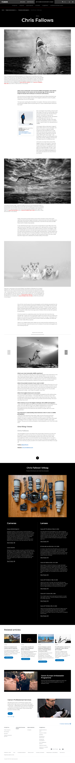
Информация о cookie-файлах (52, 752)
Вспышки (6, 733)
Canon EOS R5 (11, 547)
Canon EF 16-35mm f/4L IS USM (28, 210)
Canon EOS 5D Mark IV (23, 131)
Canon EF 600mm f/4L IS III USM (25, 295)
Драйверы (41, 734)
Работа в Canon (31, 752)
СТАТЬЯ (5, 644)
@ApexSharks (25, 444)
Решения (22, 5)
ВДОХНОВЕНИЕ (29, 5)
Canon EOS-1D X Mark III (25, 82)
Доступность (62, 752)
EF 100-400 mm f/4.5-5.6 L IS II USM (49, 546)
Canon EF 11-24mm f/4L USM (48, 593)
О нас (14, 752)
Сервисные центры (42, 745)
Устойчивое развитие (22, 752)
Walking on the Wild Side (37, 332)
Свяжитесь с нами (7, 752)
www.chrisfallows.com (27, 447)
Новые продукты (7, 729)
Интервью (29, 729)
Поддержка (45, 5)
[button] (66, 352)
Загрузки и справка (42, 732)
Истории (37, 5)
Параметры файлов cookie (9, 754)
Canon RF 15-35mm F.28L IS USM (49, 580)
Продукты (14, 5)
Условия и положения (40, 752)
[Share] (37, 457)
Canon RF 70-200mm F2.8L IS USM (49, 529)
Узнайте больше (8, 657)
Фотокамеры (6, 731)
